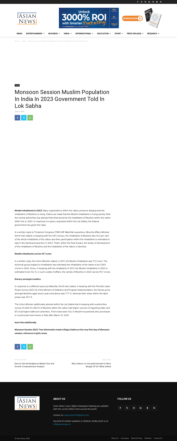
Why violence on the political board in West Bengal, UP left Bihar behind (91, 365)
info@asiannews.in (62, 424)
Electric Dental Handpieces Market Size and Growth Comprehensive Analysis (34, 365)
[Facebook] (137, 2)
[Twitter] (141, 2)
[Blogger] (156, 2)
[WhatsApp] (30, 117)
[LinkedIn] (149, 2)
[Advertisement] (88, 63)
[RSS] (160, 2)
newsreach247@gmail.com (76, 415)
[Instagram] (145, 2)
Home (17, 41)
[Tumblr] (153, 2)
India (24, 41)
